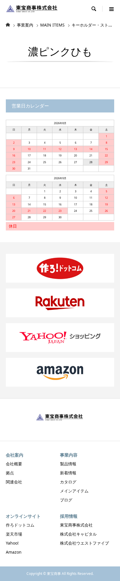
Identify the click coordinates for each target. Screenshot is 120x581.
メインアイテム (74, 491)
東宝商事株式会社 (76, 525)
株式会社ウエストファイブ (84, 543)
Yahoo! (12, 543)
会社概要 (14, 463)
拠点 (10, 473)
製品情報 (68, 463)
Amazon (14, 552)
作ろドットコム (20, 525)
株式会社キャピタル (78, 534)
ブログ (66, 500)
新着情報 (68, 473)
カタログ (68, 482)
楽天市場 (14, 534)
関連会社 (14, 482)
